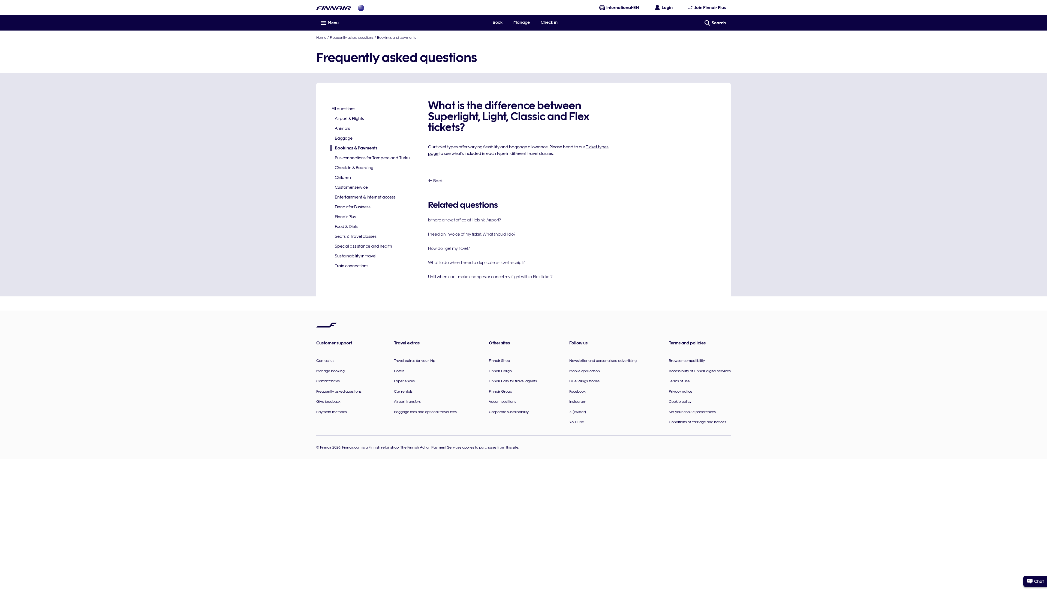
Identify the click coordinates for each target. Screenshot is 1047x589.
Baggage (344, 138)
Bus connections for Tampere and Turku (372, 157)
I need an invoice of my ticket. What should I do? (471, 234)
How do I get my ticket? (449, 248)
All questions (343, 108)
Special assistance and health (363, 246)
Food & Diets (346, 226)
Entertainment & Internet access (365, 197)
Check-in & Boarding (354, 167)
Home (321, 37)
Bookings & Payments (353, 148)
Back (437, 180)
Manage (521, 22)
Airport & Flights (349, 118)
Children (343, 177)
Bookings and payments (396, 37)
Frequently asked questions (352, 37)
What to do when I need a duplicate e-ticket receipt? (476, 262)
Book (498, 22)
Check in (549, 22)
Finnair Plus (345, 216)
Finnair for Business (353, 207)
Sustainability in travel (355, 256)
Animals (342, 128)
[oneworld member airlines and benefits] (361, 7)
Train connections (351, 265)
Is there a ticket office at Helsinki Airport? (464, 220)
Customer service (351, 187)
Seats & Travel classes (356, 236)
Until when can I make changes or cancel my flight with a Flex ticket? (490, 276)
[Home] (333, 7)
